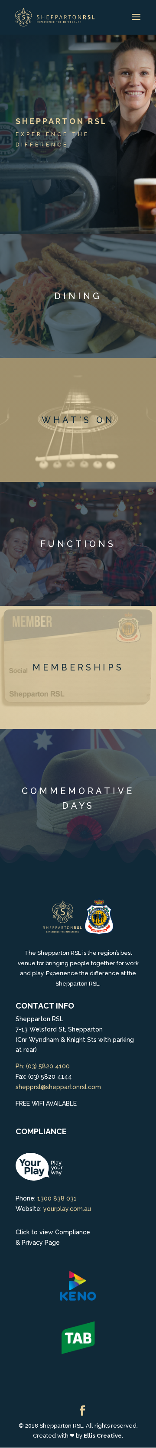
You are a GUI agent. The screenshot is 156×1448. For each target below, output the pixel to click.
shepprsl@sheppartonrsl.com (58, 1087)
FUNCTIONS (78, 544)
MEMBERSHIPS (78, 667)
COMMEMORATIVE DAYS (78, 798)
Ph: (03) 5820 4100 (43, 1066)
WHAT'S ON (78, 420)
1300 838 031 (57, 1198)
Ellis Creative (103, 1435)
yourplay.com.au (67, 1208)
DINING (78, 296)
